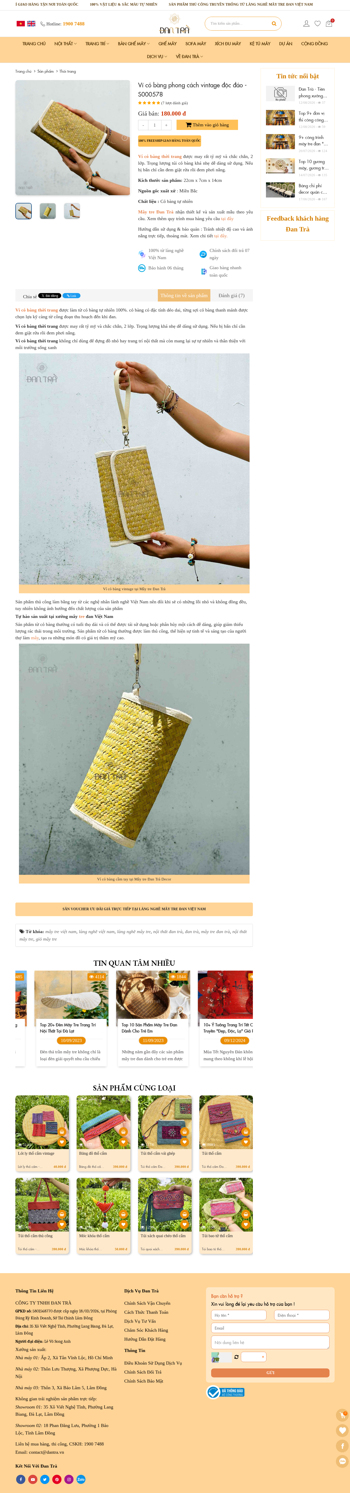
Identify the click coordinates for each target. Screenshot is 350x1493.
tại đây (227, 218)
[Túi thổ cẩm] (245, 1131)
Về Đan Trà (188, 56)
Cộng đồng (314, 43)
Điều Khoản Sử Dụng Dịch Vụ (153, 1363)
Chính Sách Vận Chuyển (147, 1303)
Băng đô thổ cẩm (93, 1153)
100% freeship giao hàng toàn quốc (169, 141)
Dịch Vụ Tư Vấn (140, 1321)
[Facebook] (342, 1446)
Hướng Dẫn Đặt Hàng (145, 1339)
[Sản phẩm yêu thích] (317, 24)
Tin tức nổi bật (297, 76)
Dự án (285, 43)
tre (82, 616)
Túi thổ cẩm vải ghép (158, 1153)
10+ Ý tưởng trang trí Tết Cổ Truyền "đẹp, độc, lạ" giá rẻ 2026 (210, 1028)
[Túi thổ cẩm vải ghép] (184, 1131)
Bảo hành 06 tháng (165, 267)
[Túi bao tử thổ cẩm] (245, 1214)
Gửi (270, 1372)
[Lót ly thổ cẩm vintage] (61, 1131)
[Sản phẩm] (175, 23)
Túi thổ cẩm (211, 1153)
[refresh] (236, 1357)
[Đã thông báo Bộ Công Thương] (225, 1391)
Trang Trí (96, 43)
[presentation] (21, 138)
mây (35, 637)
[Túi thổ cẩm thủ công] (61, 1214)
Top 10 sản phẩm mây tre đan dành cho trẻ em (130, 1028)
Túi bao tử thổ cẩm (217, 1236)
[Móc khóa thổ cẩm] (123, 1214)
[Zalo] (342, 1461)
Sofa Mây (196, 43)
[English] (30, 23)
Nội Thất (64, 43)
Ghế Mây (168, 43)
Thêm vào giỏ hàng (210, 124)
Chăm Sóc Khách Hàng (146, 1330)
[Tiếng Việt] (20, 23)
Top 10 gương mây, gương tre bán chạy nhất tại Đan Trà (312, 171)
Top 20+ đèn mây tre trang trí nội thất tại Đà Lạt (49, 1028)
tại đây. (221, 235)
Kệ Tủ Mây (260, 43)
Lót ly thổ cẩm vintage (36, 1153)
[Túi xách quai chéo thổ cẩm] (184, 1214)
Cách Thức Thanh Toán (146, 1312)
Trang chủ (34, 43)
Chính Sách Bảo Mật (143, 1381)
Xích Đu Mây (228, 43)
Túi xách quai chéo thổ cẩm (163, 1236)
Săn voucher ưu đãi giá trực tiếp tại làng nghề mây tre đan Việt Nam (134, 909)
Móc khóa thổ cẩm (94, 1236)
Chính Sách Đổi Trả (142, 1372)
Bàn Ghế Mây (132, 43)
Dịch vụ (155, 56)
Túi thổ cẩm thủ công (35, 1236)
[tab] (184, 295)
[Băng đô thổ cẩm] (123, 1131)
